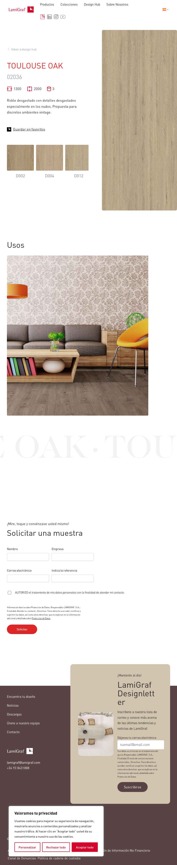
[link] (20, 165)
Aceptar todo (85, 847)
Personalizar (27, 847)
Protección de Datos (41, 618)
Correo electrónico (19, 570)
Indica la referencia (64, 570)
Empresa (57, 549)
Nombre (12, 549)
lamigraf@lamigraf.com (23, 762)
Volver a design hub (24, 49)
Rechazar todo (56, 847)
